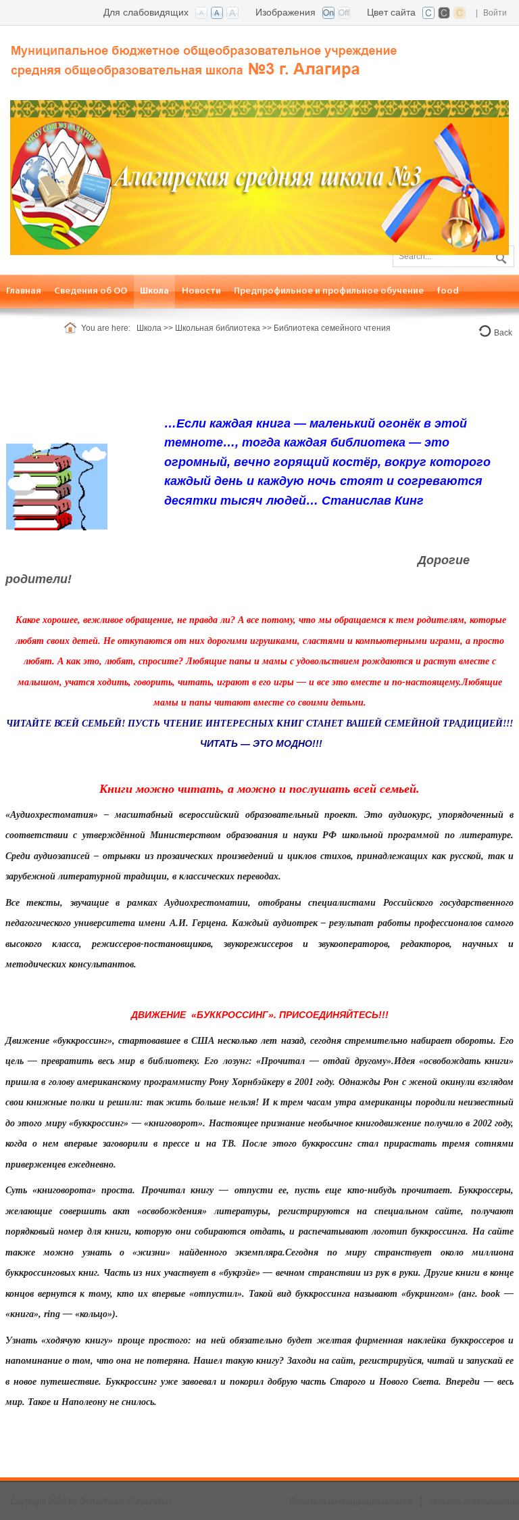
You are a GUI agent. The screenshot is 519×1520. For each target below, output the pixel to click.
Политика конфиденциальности (350, 1501)
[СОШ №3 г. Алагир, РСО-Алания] (206, 55)
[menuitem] (24, 291)
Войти (495, 13)
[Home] (72, 328)
